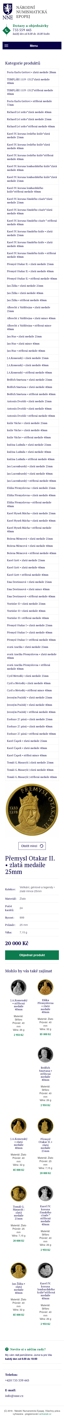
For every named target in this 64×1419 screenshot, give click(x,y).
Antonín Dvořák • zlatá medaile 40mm (29, 408)
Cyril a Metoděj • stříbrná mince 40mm (29, 690)
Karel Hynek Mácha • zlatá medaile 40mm (31, 520)
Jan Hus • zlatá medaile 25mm (24, 336)
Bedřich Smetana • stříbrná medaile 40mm (31, 394)
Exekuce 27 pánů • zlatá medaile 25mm (29, 719)
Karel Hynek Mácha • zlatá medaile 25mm (31, 513)
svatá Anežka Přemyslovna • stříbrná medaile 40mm (28, 666)
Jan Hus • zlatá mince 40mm (23, 343)
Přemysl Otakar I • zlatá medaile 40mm (29, 632)
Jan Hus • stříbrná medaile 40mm (26, 350)
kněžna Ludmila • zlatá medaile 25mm (29, 444)
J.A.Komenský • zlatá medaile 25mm (27, 358)
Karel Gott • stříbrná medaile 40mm (27, 574)
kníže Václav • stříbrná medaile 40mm (29, 437)
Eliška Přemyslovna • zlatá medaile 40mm (31, 495)
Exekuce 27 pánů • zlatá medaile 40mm (29, 726)
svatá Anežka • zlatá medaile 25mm (27, 647)
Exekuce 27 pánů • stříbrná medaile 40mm (31, 733)
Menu (34, 45)
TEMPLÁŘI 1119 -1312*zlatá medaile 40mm (28, 81)
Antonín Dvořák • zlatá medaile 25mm (29, 401)
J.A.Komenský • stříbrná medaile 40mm (29, 372)
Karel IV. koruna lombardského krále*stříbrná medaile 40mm (25, 189)
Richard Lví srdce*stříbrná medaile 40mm (31, 126)
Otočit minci (29, 845)
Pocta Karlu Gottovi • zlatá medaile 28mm (31, 72)
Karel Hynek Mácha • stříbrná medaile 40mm (29, 529)
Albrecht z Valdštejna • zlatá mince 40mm (31, 318)
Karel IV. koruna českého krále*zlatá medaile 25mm (28, 135)
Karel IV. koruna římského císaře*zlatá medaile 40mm (29, 211)
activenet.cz (45, 1413)
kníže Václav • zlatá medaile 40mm (27, 430)
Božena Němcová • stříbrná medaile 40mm (31, 553)
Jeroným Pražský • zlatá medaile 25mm (29, 697)
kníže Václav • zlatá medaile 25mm (27, 423)
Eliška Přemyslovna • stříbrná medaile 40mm (29, 504)
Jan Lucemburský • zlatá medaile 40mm (30, 473)
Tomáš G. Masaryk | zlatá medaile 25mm (30, 762)
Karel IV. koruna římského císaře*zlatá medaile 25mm (29, 200)
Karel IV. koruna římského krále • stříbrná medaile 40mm (31, 254)
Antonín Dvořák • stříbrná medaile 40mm (31, 415)
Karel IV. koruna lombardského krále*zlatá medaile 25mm (32, 178)
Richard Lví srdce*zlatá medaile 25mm (29, 119)
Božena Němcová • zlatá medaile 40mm (30, 545)
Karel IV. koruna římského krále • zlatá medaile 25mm (30, 233)
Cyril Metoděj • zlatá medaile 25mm (27, 675)
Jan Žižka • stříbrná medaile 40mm (27, 300)
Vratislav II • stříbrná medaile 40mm (28, 618)
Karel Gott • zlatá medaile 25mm (26, 560)
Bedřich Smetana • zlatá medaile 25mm (29, 379)
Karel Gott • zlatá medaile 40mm (26, 567)
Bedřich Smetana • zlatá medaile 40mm (29, 387)
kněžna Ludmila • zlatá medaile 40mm (29, 451)
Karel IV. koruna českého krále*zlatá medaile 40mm (28, 146)
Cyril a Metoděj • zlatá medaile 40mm (29, 683)
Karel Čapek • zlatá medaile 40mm (27, 748)
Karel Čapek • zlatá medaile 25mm (27, 741)
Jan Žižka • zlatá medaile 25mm (25, 285)
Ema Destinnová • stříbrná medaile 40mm (31, 596)
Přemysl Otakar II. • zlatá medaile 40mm (30, 271)
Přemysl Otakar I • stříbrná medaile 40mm (31, 639)
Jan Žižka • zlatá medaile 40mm (25, 293)
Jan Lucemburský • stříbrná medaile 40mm (31, 480)
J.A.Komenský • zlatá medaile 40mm (27, 365)
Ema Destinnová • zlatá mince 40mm (28, 589)
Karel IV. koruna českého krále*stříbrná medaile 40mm (30, 157)
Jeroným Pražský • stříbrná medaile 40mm (31, 712)
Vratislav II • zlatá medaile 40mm (26, 610)
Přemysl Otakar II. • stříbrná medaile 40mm (32, 278)
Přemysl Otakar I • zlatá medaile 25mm (29, 625)
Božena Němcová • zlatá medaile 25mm (30, 538)
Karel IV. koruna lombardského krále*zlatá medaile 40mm (32, 167)
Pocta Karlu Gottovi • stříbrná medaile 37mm (29, 102)
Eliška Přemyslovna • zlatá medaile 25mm (31, 488)
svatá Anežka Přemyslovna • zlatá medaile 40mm (31, 655)
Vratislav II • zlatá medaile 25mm (26, 603)
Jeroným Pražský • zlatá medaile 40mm (29, 704)
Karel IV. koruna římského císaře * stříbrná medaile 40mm (32, 222)
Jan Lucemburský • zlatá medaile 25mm (30, 466)
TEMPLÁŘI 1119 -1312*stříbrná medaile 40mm (30, 92)
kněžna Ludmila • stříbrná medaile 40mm (30, 459)
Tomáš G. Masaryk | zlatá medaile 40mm (30, 769)
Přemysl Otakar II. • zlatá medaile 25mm (30, 264)
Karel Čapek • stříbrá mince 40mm (27, 755)
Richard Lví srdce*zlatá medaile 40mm (29, 112)
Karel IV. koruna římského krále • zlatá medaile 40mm (30, 244)
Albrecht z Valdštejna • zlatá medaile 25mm (28, 309)
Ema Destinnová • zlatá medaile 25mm (29, 582)
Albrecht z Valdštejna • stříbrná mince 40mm (29, 327)
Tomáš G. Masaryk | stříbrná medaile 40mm (32, 777)
